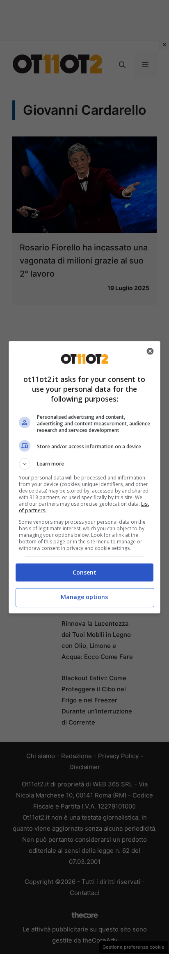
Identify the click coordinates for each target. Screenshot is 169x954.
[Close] (150, 351)
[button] (85, 464)
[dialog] (85, 477)
